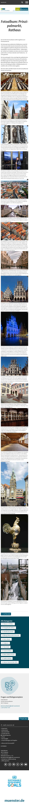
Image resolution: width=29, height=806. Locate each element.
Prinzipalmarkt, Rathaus (9, 627)
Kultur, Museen (6, 639)
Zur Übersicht (6, 614)
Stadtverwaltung (7, 658)
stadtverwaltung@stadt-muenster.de (11, 757)
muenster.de (3, 2)
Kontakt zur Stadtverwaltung (9, 759)
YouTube (25, 764)
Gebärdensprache (6, 735)
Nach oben (24, 719)
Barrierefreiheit (5, 732)
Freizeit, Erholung (7, 650)
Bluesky (21, 764)
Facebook (13, 764)
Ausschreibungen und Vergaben (9, 740)
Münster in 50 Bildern (8, 624)
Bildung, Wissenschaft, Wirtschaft (11, 635)
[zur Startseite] (21, 9)
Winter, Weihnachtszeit (8, 654)
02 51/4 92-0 (5, 754)
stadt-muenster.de (8, 725)
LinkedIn (5, 764)
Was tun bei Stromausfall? (8, 743)
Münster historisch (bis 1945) (10, 662)
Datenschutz (5, 730)
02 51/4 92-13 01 (6, 707)
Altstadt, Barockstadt (8, 631)
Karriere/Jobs (5, 738)
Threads (17, 764)
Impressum (4, 728)
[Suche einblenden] (22, 2)
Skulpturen (6, 643)
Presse (3, 737)
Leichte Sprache (6, 733)
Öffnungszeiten (5, 760)
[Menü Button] (26, 2)
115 (12, 755)
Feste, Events (6, 647)
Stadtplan (4, 746)
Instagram (9, 764)
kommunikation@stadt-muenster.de (11, 706)
